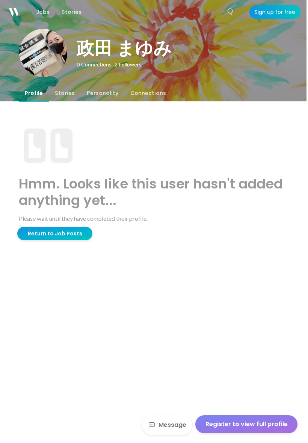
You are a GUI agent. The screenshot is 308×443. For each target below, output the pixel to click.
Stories (65, 93)
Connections (148, 93)
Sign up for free (275, 12)
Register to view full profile (246, 424)
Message (172, 424)
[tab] (34, 93)
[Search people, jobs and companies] (230, 12)
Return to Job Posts (55, 233)
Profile (34, 93)
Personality (102, 93)
